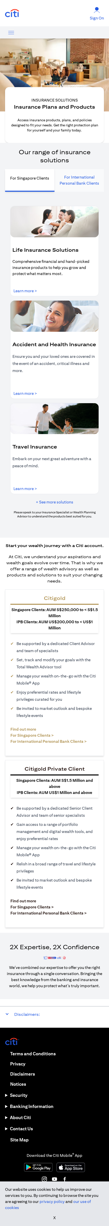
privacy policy (52, 1201)
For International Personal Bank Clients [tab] (79, 180)
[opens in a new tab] (12, 13)
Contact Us (21, 1128)
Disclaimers (22, 1074)
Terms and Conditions (33, 1053)
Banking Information (31, 1106)
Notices (18, 1084)
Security (18, 1095)
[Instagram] (44, 1179)
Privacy (17, 1063)
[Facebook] (65, 1179)
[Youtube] (54, 1179)
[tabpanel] (54, 362)
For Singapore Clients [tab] (29, 178)
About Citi (20, 1117)
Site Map (19, 1139)
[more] (11, 32)
